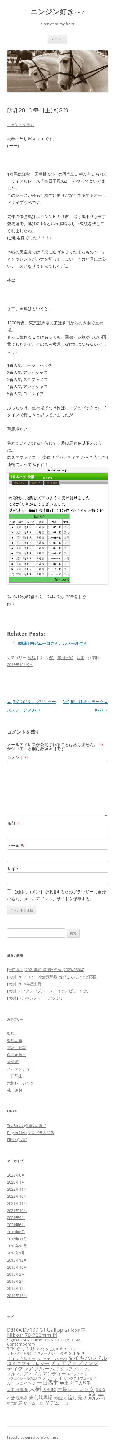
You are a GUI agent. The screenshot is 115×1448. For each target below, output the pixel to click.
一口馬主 (14, 1076)
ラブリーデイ (50, 1378)
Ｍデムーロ (57, 1403)
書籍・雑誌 (16, 1047)
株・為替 (14, 1090)
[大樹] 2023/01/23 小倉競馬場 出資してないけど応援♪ (53, 976)
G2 (51, 657)
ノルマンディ (19, 1374)
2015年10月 (17, 1267)
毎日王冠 (65, 657)
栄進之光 (60, 1398)
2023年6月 (16, 1175)
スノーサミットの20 (52, 1353)
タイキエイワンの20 (52, 1359)
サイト (13, 868)
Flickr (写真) (17, 1139)
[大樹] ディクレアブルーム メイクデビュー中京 (47, 991)
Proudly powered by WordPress (32, 1437)
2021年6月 (16, 1224)
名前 (14, 823)
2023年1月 (16, 1182)
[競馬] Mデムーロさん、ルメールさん (53, 643)
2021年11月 (17, 1203)
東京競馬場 (40, 1397)
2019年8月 (16, 1231)
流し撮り (77, 1397)
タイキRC (77, 1353)
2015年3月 (16, 1274)
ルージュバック (21, 1383)
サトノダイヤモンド (21, 1353)
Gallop (55, 1329)
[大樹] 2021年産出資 (24, 983)
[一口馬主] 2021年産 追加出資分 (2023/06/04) (45, 969)
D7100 (30, 1329)
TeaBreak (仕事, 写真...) (26, 1125)
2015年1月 (16, 1288)
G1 (43, 1330)
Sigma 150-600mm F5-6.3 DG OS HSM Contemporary (44, 1342)
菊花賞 (12, 1403)
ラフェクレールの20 (22, 1378)
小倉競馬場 (17, 1397)
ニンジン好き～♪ (57, 11)
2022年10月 (17, 1196)
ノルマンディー (20, 1068)
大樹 (35, 1388)
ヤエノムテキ (77, 1374)
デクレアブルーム (72, 1369)
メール (16, 845)
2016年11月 (17, 1238)
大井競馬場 (17, 1389)
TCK (11, 1349)
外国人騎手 (80, 1383)
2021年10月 (17, 1210)
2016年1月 (16, 1253)
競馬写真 (14, 1040)
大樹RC (49, 1389)
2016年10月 (17, 1246)
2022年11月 (17, 1189)
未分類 (13, 1061)
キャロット (70, 1349)
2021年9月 (16, 1217)
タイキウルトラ (21, 1358)
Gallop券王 (16, 1054)
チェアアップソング (74, 1363)
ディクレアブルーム (31, 1368)
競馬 (32, 657)
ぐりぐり (25, 1348)
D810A (14, 1330)
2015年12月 (17, 1260)
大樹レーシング (20, 1083)
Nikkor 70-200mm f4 (32, 1335)
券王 (64, 1383)
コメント (18, 757)
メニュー (57, 39)
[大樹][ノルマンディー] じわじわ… (36, 998)
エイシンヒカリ (47, 1349)
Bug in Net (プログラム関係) (31, 1132)
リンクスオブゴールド (80, 1378)
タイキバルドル (87, 1358)
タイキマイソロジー (28, 1363)
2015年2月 (16, 1281)
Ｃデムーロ (33, 1403)
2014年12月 (17, 1295)
